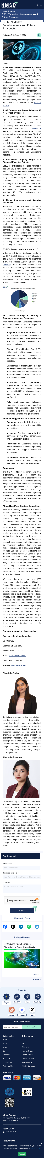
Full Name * (7, 863)
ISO (23, 1039)
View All (37, 979)
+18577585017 (11, 1132)
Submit (22, 910)
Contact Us (7, 1062)
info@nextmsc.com (17, 656)
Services (6, 1055)
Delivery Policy (28, 1058)
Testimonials (27, 1062)
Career (5, 1051)
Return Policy (27, 1055)
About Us (6, 1058)
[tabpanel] (22, 958)
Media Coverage (28, 1066)
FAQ (23, 1043)
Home (5, 11)
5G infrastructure (33, 128)
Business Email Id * (10, 873)
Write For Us (7, 1066)
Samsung (7, 265)
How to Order (27, 1051)
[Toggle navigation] (41, 5)
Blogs (5, 1043)
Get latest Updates (31, 1027)
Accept (22, 1154)
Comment (6, 882)
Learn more (35, 1148)
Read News (36, 974)
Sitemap (25, 1047)
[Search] (37, 5)
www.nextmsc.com (19, 665)
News (13, 11)
